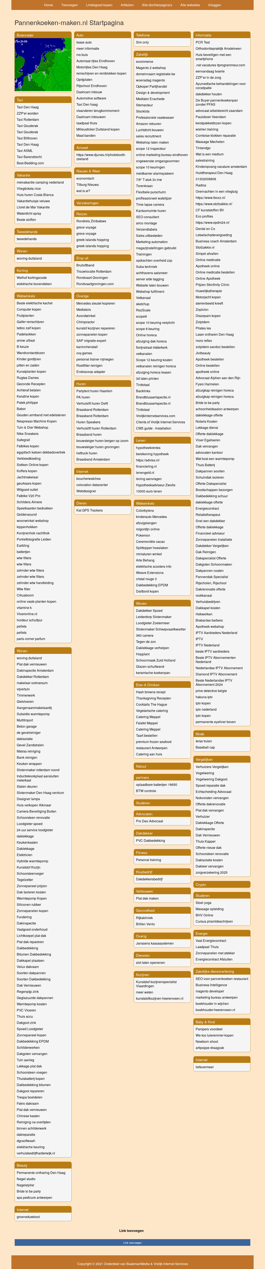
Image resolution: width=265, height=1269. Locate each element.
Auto (79, 35)
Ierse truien (204, 741)
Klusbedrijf (144, 871)
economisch (85, 178)
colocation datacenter (92, 484)
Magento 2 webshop (151, 67)
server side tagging (150, 279)
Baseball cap (205, 747)
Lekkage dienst (207, 427)
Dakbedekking (27, 948)
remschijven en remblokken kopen (101, 73)
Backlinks (143, 390)
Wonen (141, 603)
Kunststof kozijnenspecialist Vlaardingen (156, 983)
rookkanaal (204, 595)
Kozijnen (142, 974)
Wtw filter (23, 589)
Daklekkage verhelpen (152, 647)
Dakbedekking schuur (212, 496)
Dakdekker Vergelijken (212, 545)
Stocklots (142, 111)
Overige (82, 295)
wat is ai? (83, 190)
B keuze (23, 346)
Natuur (141, 766)
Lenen (140, 440)
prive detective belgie (211, 690)
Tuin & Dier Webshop (32, 427)
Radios (201, 185)
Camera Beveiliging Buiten (36, 811)
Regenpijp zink (28, 991)
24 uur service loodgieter (35, 829)
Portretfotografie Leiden (34, 539)
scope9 (141, 316)
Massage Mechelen (210, 141)
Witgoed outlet (27, 489)
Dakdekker (144, 833)
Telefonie (143, 35)
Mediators (83, 309)
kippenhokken (27, 526)
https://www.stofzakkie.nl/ (214, 203)
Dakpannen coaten (210, 570)
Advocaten (144, 813)
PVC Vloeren (26, 1010)
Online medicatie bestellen (215, 272)
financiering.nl (146, 466)
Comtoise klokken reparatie (216, 135)
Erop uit (82, 257)
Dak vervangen (207, 446)
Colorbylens (145, 510)
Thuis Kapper (206, 841)
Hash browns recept (150, 692)
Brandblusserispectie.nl (153, 397)
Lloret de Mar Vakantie (33, 207)
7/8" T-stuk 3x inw (149, 179)
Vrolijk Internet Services (171, 1264)
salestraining (205, 160)
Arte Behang (145, 560)
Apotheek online (208, 266)
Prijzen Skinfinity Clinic (212, 284)
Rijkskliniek (144, 917)
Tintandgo (203, 147)
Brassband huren (89, 434)
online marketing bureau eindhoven (162, 154)
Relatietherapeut (208, 514)
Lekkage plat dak (29, 1066)
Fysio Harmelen (207, 384)
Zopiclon (202, 309)
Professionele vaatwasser (155, 117)
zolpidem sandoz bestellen (215, 346)
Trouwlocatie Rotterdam (93, 271)
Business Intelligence (211, 984)
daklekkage (25, 836)
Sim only (142, 42)
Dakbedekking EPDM (33, 1041)
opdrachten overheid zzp (154, 260)
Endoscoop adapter (90, 371)
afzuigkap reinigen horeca (215, 390)
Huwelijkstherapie (209, 290)
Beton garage (27, 726)
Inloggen (214, 4)
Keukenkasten (27, 842)
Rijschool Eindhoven (91, 85)
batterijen (23, 551)
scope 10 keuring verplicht (155, 322)
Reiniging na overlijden (34, 1122)
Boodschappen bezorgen (214, 489)
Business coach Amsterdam (216, 241)
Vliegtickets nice (29, 188)
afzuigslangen (146, 522)
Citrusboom (25, 595)
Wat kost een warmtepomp (215, 458)
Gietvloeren (25, 701)
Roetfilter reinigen (89, 365)
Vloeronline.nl (27, 613)
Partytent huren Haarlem (94, 390)
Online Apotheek (208, 278)
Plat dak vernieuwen (32, 664)
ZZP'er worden (28, 113)
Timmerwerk (26, 695)
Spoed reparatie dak (210, 785)
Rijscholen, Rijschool (211, 583)
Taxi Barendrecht (29, 156)
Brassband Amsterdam (93, 459)
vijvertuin (23, 689)
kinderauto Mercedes (151, 516)
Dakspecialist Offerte (211, 558)
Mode (200, 733)
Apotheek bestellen (210, 359)
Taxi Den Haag (28, 107)
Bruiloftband (85, 265)
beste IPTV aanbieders (212, 651)
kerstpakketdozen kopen (213, 123)
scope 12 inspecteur (151, 148)
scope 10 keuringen (150, 167)
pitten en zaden (28, 365)
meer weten (144, 992)
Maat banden (86, 135)
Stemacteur (144, 105)
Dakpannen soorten (210, 471)
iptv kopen (203, 703)
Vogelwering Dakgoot (211, 779)
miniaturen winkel (149, 554)
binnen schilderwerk (31, 1128)
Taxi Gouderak (27, 125)
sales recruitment (148, 136)
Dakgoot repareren (30, 1091)
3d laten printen (147, 378)
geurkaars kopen (29, 483)
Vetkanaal (143, 297)
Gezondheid (145, 910)
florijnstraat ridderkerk (151, 347)
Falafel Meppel (147, 723)
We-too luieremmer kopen (215, 1035)
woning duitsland (29, 258)
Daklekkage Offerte (210, 822)
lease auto (84, 42)
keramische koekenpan (153, 672)
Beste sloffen (26, 219)
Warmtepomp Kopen (32, 898)
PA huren (83, 397)
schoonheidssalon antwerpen (217, 408)
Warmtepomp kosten (32, 1004)
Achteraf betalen (29, 390)
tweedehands (27, 238)
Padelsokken (26, 334)
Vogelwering (205, 773)
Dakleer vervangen (210, 866)
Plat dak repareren (30, 941)
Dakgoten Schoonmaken (214, 564)
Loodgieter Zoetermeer (153, 623)
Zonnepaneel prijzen (32, 885)
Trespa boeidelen (29, 1097)
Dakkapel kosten (208, 607)
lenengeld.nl (145, 472)
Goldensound (27, 514)
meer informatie (87, 48)
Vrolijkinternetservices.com (155, 415)
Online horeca (146, 335)
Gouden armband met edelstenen (41, 415)
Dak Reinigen (206, 551)
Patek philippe (27, 402)
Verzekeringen (87, 202)
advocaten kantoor (209, 452)
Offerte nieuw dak (209, 847)
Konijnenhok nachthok (33, 533)
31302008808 (206, 179)
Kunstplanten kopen (31, 371)
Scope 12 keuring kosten (154, 359)
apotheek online (207, 371)
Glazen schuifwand (150, 666)
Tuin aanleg (25, 1059)
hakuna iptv (204, 696)
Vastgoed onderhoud (32, 929)
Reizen (81, 213)
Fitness (141, 852)
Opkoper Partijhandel (151, 86)
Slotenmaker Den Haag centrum (40, 792)
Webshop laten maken (152, 142)
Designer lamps (28, 798)
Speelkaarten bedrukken (35, 508)
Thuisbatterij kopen (31, 1078)
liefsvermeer (205, 1067)
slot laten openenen (150, 962)
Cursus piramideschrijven (214, 921)
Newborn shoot (207, 1041)
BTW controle (146, 790)
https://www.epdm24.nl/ (213, 222)
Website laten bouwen (152, 285)
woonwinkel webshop (33, 520)
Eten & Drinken (147, 684)
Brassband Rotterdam (92, 409)
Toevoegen (69, 4)
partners (142, 777)
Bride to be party (29, 1191)
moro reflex (204, 340)
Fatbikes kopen (28, 446)
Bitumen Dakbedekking (34, 954)
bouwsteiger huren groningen (97, 446)
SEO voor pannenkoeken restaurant (222, 978)
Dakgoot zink (26, 1022)
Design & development (153, 92)
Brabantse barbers (209, 620)
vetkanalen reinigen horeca (156, 366)
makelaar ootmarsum (32, 682)
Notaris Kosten (206, 421)
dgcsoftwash (26, 1140)
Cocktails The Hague (151, 704)
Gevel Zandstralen (30, 745)
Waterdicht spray (29, 213)
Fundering (24, 917)
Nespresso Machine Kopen (37, 421)
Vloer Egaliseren (208, 440)
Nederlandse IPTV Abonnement (219, 667)
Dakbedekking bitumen (34, 1084)
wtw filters (24, 557)
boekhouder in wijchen (212, 1003)
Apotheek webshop (210, 626)
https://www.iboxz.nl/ (210, 197)
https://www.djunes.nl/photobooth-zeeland (101, 156)
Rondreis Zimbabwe (91, 221)
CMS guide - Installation (153, 428)
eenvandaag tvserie (210, 71)
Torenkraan (144, 185)
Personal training (148, 859)
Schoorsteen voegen (32, 1072)
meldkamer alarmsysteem (155, 173)
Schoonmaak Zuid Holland (155, 660)
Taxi (20, 99)
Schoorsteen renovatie (33, 817)
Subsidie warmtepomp (33, 713)
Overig (141, 936)
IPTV (199, 638)
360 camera (144, 635)
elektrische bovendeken (34, 283)
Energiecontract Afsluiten (214, 959)
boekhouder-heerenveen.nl (215, 1009)
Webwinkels (145, 503)
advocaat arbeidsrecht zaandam (219, 110)
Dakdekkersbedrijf (149, 879)
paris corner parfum (31, 638)
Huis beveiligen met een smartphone (213, 56)
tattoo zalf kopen (29, 327)
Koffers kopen (27, 470)
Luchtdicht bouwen (150, 129)
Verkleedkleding (29, 458)
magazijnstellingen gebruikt (156, 248)
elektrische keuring (31, 1146)
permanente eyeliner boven (216, 721)
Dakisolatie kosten (209, 860)
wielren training (207, 129)
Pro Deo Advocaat (149, 821)
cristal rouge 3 (146, 578)
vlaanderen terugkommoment (97, 110)
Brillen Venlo (145, 924)
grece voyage (86, 227)
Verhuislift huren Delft (92, 403)
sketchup (142, 303)
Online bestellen (208, 365)
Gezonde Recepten (31, 383)
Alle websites (190, 4)
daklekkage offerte (209, 415)
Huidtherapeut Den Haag (214, 172)
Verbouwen (144, 891)
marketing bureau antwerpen (217, 997)
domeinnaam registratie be (155, 73)
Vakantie (23, 175)
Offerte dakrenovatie (210, 804)
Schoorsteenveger (30, 873)
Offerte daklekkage (209, 433)
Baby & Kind (205, 1021)
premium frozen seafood (153, 741)
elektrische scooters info (153, 566)
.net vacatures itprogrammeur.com (220, 65)
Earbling (23, 545)
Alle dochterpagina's (157, 4)
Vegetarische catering (152, 710)
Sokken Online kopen (32, 464)
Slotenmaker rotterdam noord (38, 769)
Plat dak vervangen (210, 810)
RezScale (143, 310)
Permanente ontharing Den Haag (41, 1172)
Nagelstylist (25, 1185)
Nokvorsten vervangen (212, 797)
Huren (81, 383)
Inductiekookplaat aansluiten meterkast (38, 778)
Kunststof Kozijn (28, 867)
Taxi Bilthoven (27, 138)
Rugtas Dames (28, 377)
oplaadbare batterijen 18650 (156, 784)
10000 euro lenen (149, 491)
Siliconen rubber (29, 904)
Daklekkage (25, 848)
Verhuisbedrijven (208, 601)
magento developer (210, 991)
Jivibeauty (203, 353)
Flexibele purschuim (151, 192)
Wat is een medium (210, 154)
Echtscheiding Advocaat (213, 791)
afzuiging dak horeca (151, 341)
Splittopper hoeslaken (152, 547)
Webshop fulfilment (150, 291)
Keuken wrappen (29, 763)
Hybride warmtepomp (32, 861)
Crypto (201, 884)
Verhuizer (203, 816)
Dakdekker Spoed (149, 610)
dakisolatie (25, 738)
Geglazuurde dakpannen (35, 997)
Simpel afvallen (207, 253)
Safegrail (23, 439)
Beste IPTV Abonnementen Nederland (216, 659)
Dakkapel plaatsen (30, 960)
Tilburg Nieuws (87, 184)
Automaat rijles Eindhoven (95, 60)
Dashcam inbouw (89, 92)
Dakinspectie (26, 923)
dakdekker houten (209, 94)
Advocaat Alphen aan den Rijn (218, 377)
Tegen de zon (146, 641)
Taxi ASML (25, 150)
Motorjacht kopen (208, 297)
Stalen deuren (27, 786)
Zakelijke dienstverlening (215, 971)
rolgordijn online (148, 529)
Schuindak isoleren (210, 477)
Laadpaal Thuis (207, 946)
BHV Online (204, 915)
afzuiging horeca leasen (153, 372)
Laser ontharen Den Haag (215, 334)
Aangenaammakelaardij (34, 707)
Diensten (143, 955)
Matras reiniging (28, 751)
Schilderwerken (28, 1047)
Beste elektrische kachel (35, 303)
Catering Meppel (148, 716)
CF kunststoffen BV (210, 210)
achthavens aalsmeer (151, 272)
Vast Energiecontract (211, 940)
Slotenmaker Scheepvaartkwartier (161, 629)
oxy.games (84, 353)
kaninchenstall (87, 346)
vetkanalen (144, 353)
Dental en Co (205, 228)
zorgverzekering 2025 (212, 872)
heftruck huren (86, 453)
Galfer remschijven (30, 321)
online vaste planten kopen (36, 601)
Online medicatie (208, 259)
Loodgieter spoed (29, 823)
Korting (22, 270)
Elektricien (24, 854)
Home (48, 4)
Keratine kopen (28, 396)
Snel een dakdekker (210, 520)
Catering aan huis (149, 754)
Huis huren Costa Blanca (35, 194)
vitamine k (24, 607)
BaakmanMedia (138, 1264)
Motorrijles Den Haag (91, 67)
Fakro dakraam (28, 1103)
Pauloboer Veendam (211, 116)
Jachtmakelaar (27, 477)
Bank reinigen (27, 757)
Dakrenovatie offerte (210, 589)
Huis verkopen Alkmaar (34, 805)
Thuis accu (25, 1016)
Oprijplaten (84, 79)
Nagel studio (26, 1178)
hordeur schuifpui (29, 620)
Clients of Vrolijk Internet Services (160, 422)
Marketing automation (152, 241)
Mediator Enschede (150, 98)
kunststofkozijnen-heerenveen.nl (159, 998)
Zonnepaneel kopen (31, 1035)
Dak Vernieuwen (29, 985)
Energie (201, 933)
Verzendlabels (146, 229)
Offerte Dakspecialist (211, 483)
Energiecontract (207, 508)
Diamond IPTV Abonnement (216, 674)
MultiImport (25, 720)
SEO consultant (147, 216)
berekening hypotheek (152, 453)
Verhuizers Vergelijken (212, 766)
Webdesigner (86, 491)
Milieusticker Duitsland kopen (98, 129)
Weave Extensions (150, 572)
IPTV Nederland (207, 645)
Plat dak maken (147, 898)
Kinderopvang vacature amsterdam (221, 166)
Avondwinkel (85, 315)
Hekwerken (204, 614)
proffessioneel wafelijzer (154, 198)
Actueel (82, 147)
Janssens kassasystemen (155, 943)
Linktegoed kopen (99, 4)
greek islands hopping (92, 239)
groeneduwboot (28, 1216)
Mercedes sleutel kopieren (95, 303)
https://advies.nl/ (148, 460)
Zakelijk (142, 54)
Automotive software (91, 98)
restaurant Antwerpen (151, 747)
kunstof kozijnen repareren (95, 328)
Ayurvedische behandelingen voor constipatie (221, 85)
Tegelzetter (25, 879)
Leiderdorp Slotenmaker (153, 616)
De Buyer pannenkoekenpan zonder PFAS (217, 102)
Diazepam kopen (208, 315)
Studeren (143, 802)
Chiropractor (85, 321)
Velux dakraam (28, 966)
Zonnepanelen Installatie (214, 539)
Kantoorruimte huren (151, 210)
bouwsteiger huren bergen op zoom (102, 440)
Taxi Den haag (87, 104)
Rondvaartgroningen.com (95, 283)
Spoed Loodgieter (30, 1028)
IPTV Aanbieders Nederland (216, 632)
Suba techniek (146, 266)
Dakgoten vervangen (32, 1053)
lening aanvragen (149, 478)
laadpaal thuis (86, 123)
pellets (21, 626)
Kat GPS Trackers (89, 510)
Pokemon (143, 535)
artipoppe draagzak (210, 1047)
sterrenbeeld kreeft (209, 303)
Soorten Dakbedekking (34, 979)
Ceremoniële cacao (150, 541)
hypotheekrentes (148, 447)
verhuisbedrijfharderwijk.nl (36, 1153)
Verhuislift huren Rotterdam (96, 428)
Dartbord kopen (147, 591)
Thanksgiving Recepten (153, 698)
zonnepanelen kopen (91, 334)
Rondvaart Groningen (92, 277)
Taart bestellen (147, 735)
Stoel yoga (203, 902)
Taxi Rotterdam (28, 119)
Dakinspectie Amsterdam (35, 670)
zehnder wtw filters (30, 570)
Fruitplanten (25, 315)
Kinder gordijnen (29, 359)
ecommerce (144, 61)
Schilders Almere (29, 502)
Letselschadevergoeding (214, 234)
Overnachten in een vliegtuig (217, 191)
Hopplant (142, 654)
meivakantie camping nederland (40, 182)
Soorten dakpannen (31, 972)
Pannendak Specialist (212, 576)
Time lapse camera (150, 204)
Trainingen (144, 254)
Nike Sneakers (28, 433)
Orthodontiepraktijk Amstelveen (218, 48)
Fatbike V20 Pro (28, 495)
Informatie (203, 35)
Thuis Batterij (205, 464)
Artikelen (127, 4)
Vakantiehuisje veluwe (33, 200)
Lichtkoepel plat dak (31, 935)
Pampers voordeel (209, 1029)
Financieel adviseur (210, 533)
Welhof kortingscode (32, 277)
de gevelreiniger (29, 732)
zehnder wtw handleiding (35, 582)
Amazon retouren (148, 123)
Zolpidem (203, 321)
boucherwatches (88, 478)
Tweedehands (27, 231)
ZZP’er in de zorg (208, 77)
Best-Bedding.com (30, 163)
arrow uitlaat (26, 340)
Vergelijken (204, 759)
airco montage (146, 223)
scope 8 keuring (147, 328)
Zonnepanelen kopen (32, 910)
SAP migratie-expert (91, 340)
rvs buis (82, 54)
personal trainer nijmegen (95, 359)
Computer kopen (29, 309)
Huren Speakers (88, 422)
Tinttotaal (143, 384)
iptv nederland (206, 709)
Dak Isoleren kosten (31, 892)
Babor (21, 408)
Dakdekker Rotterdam (33, 676)
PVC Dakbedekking (150, 840)
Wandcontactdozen (31, 352)
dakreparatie (26, 1134)
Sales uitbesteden (149, 235)
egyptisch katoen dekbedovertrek (41, 452)
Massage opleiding (210, 908)
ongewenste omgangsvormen (157, 160)
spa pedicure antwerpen (34, 1197)
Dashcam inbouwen (91, 116)
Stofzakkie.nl (205, 247)
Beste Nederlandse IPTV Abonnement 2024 (214, 682)
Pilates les (203, 328)
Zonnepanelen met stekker (215, 953)
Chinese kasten (28, 1115)
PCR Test (203, 42)
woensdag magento (150, 80)
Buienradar (25, 35)
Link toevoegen (131, 1230)
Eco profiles (204, 216)
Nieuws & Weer (88, 170)
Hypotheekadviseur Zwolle (155, 485)
